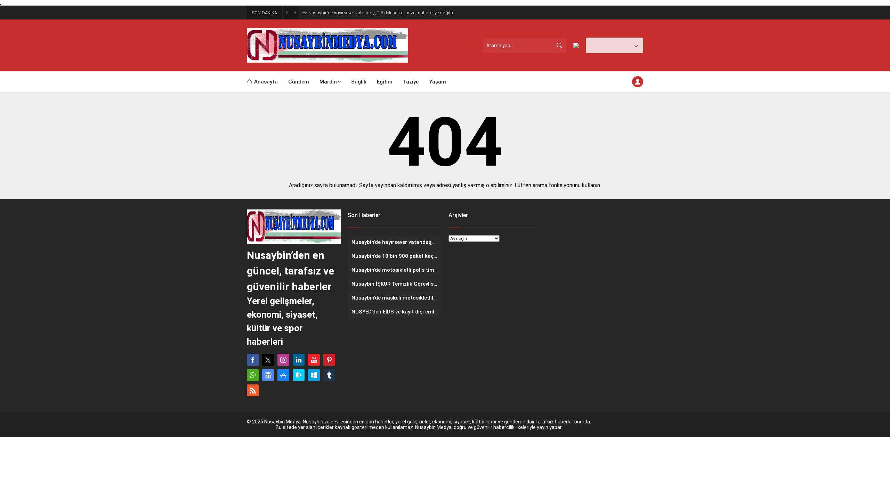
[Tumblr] (329, 375)
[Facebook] (253, 360)
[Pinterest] (329, 360)
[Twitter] (268, 360)
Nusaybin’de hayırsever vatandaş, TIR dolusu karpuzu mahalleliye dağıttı (380, 12)
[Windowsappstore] (314, 375)
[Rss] (253, 390)
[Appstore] (283, 375)
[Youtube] (314, 360)
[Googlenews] (268, 375)
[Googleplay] (299, 375)
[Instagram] (283, 360)
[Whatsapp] (253, 375)
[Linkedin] (299, 360)
